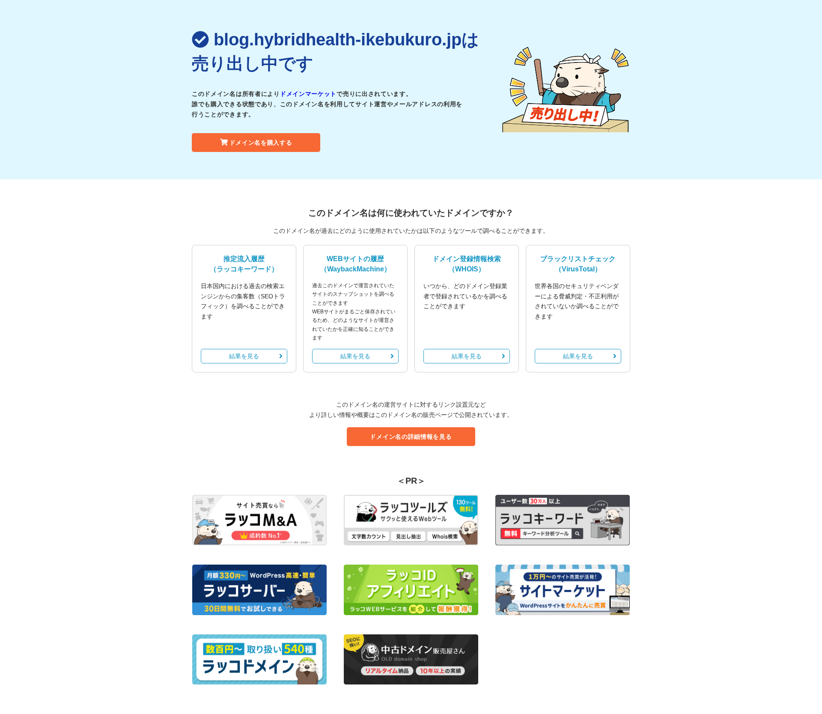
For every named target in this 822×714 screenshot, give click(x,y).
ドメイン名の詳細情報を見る (411, 436)
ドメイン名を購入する (260, 142)
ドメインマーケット (308, 93)
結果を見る (244, 356)
